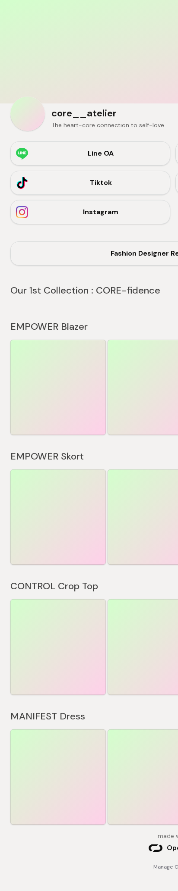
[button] (58, 387)
